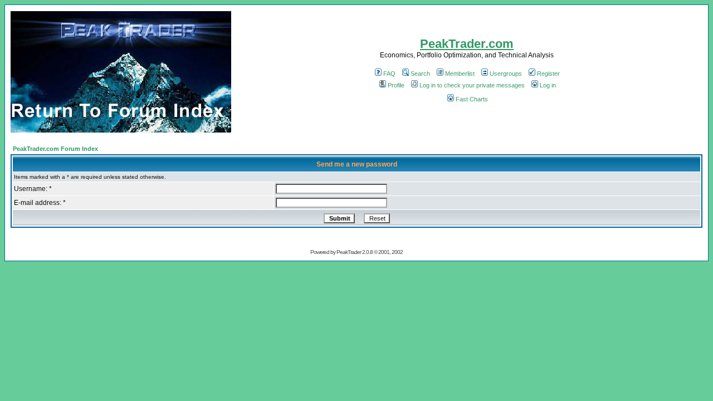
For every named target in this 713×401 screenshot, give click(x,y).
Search (420, 73)
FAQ (389, 73)
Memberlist (460, 73)
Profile (396, 85)
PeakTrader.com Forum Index (55, 148)
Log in (548, 85)
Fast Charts (472, 99)
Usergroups (506, 73)
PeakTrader (348, 252)
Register (548, 73)
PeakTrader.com (467, 44)
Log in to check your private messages (472, 85)
